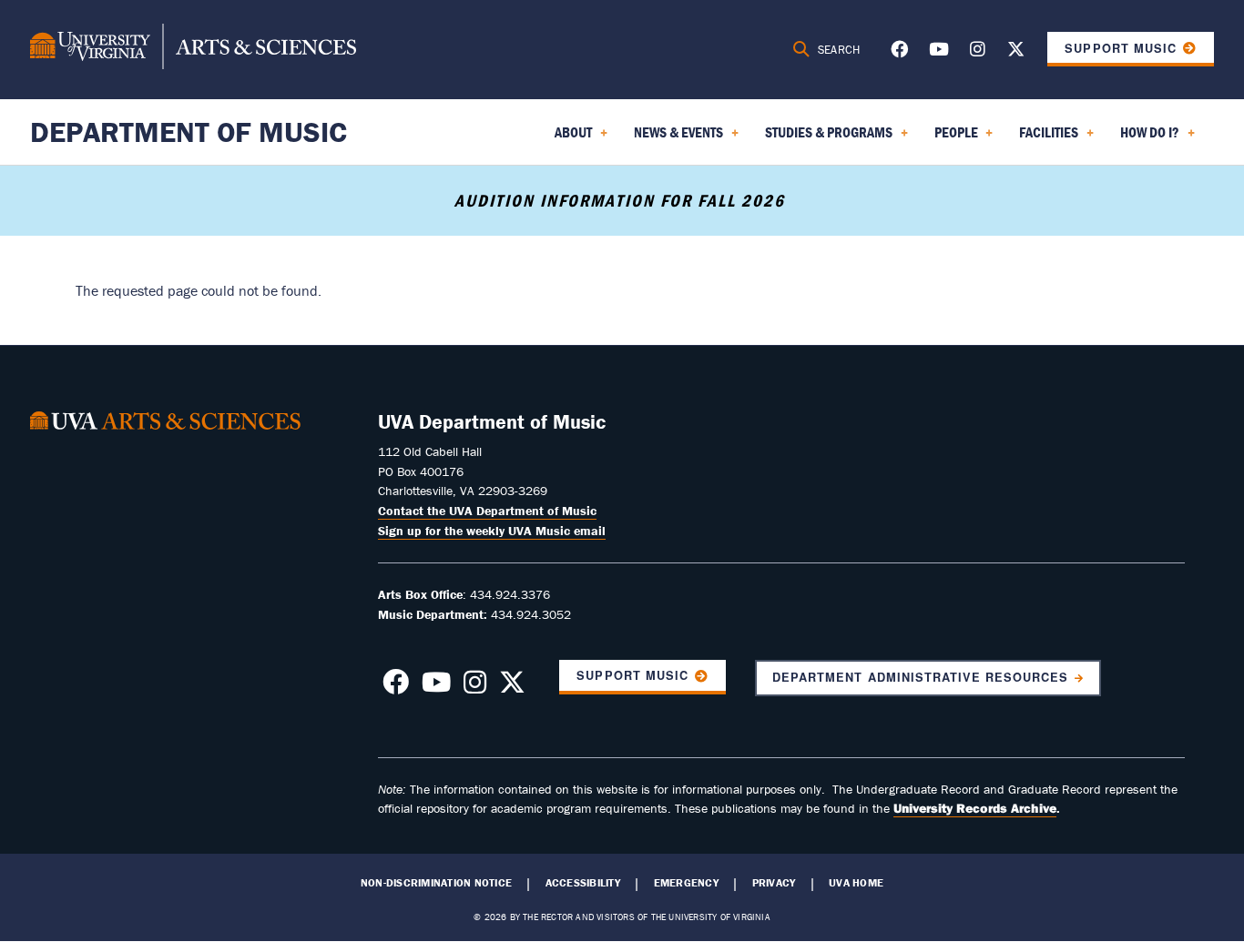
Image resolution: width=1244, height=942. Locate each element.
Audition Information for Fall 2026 (622, 200)
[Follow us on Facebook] (899, 52)
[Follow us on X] (1016, 52)
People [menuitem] (952, 138)
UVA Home (856, 882)
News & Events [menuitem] (675, 138)
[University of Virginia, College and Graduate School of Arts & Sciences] (193, 49)
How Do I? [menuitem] (1146, 138)
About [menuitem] (569, 138)
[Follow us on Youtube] (939, 52)
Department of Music (188, 131)
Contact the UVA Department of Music (487, 510)
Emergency (686, 882)
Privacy (774, 882)
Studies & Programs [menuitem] (825, 138)
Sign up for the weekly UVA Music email (492, 530)
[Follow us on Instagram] (977, 52)
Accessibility (583, 882)
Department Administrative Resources (920, 677)
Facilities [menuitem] (1045, 138)
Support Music (1120, 48)
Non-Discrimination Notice (436, 882)
